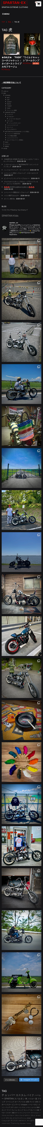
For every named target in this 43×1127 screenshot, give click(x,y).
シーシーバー (26, 1113)
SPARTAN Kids (10, 215)
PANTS (9, 104)
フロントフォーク (20, 1115)
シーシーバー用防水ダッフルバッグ (16, 192)
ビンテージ (16, 1105)
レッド (3, 1118)
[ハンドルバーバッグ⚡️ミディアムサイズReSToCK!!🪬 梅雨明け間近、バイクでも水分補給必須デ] (21, 888)
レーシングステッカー (15, 123)
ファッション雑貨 (12, 110)
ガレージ (33, 1110)
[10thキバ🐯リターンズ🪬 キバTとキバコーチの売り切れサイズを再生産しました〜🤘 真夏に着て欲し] (21, 804)
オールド (38, 1115)
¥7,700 (12, 63)
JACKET (9, 102)
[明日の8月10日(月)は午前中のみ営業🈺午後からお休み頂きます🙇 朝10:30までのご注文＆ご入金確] (21, 468)
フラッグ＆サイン (12, 129)
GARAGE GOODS (10, 112)
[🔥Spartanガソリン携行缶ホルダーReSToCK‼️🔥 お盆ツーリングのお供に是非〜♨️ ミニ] (21, 636)
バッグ (7, 1107)
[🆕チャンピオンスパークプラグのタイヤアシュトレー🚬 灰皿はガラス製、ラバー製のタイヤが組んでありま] (21, 720)
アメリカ (21, 1102)
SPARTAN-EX (22, 1120)
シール (27, 1107)
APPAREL (8, 95)
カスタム (21, 1095)
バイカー (31, 1099)
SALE (6, 142)
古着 (27, 1102)
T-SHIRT (9, 106)
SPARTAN (9, 1098)
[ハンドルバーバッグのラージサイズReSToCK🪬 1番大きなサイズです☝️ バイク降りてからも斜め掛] (21, 300)
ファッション (35, 1113)
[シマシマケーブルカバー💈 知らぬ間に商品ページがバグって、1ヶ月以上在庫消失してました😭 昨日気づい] (21, 426)
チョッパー (8, 1095)
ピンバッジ (10, 127)
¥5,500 (31, 60)
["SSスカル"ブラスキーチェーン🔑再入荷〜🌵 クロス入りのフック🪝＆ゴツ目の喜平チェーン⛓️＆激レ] (21, 1014)
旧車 (37, 1110)
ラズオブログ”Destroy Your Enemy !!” (15, 210)
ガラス (7, 1118)
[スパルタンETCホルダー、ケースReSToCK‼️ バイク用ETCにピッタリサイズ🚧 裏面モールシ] (21, 594)
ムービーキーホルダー (15, 119)
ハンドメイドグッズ (12, 125)
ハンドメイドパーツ (12, 138)
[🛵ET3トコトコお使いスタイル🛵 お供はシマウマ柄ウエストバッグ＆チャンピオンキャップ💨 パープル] (21, 972)
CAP (8, 99)
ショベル (33, 1107)
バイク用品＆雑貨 (12, 136)
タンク (4, 1110)
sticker (29, 1118)
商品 (4, 93)
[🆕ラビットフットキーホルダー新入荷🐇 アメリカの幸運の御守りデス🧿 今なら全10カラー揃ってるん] (21, 762)
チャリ (31, 1102)
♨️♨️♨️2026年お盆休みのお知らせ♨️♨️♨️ (19, 187)
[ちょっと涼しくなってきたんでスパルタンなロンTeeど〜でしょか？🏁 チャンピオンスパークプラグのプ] (21, 258)
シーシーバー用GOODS (13, 133)
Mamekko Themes (25, 1123)
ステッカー (10, 121)
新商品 (7, 146)
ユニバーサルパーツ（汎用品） (15, 140)
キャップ (27, 1110)
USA (36, 1102)
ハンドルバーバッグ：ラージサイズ (16, 170)
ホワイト (27, 1115)
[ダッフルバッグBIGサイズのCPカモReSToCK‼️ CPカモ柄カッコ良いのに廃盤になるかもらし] (21, 1056)
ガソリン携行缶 (9, 199)
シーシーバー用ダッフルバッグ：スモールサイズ (21, 173)
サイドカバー (10, 1115)
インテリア (10, 114)
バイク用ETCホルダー (11, 195)
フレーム (14, 1110)
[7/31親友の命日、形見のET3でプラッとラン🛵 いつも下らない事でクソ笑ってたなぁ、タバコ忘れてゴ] (21, 510)
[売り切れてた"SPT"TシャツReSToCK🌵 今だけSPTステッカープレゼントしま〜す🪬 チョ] (21, 846)
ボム (11, 1118)
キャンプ (20, 1110)
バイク (30, 1095)
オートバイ (18, 1113)
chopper (24, 1105)
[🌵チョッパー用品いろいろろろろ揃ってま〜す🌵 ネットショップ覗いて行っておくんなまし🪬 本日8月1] (21, 384)
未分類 (5, 148)
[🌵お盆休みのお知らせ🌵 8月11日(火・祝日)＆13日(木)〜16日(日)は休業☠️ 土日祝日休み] (21, 552)
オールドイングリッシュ (19, 1118)
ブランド (33, 1115)
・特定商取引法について (11, 82)
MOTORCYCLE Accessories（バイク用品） (17, 131)
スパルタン (19, 1098)
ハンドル (22, 1107)
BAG (8, 97)
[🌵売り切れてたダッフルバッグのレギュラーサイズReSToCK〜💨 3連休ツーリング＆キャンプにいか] (21, 930)
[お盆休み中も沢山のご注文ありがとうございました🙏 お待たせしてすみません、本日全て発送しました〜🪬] (21, 342)
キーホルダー (10, 116)
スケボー (8, 1113)
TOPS (8, 108)
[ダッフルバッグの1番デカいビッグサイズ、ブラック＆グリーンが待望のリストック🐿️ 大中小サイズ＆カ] (21, 678)
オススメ (7, 144)
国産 (13, 1113)
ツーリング (10, 1102)
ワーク (9, 1110)
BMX (38, 1107)
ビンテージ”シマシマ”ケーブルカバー (17, 178)
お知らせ (5, 91)
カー (16, 1102)
